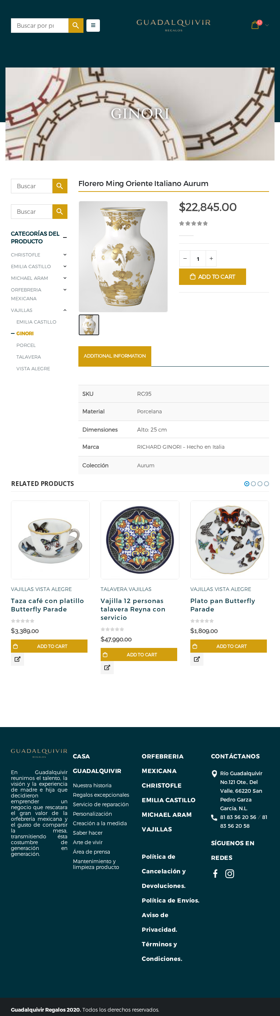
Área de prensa (91, 852)
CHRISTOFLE (25, 255)
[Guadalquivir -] (174, 25)
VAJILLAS (21, 310)
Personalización (92, 814)
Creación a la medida (100, 823)
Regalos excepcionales (101, 795)
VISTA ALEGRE (33, 368)
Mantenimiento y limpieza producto (96, 864)
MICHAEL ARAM (29, 278)
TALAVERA (28, 357)
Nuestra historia (92, 785)
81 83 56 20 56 (238, 817)
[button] (247, 483)
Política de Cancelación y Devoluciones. (164, 871)
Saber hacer (87, 833)
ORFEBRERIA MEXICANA (26, 294)
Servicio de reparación (101, 804)
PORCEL (26, 345)
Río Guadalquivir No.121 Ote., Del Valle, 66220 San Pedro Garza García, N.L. (241, 790)
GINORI (25, 333)
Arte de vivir (87, 842)
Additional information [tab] (115, 356)
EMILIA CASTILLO (31, 266)
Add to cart (217, 276)
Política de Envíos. (171, 900)
